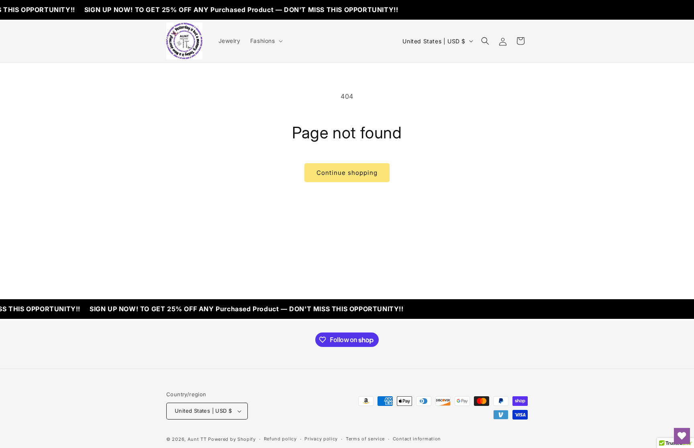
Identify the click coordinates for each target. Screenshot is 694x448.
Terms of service (365, 439)
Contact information (417, 439)
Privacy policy (321, 439)
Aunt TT (197, 439)
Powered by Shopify (232, 439)
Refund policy (280, 439)
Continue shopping (347, 172)
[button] (265, 40)
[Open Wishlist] (682, 436)
